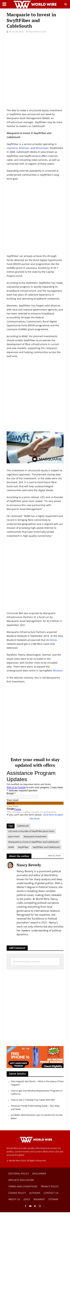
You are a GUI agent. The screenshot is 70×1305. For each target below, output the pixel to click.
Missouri (58, 670)
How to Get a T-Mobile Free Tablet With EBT (33, 1099)
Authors (34, 1192)
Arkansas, (24, 148)
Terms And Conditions (22, 1186)
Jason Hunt (14, 836)
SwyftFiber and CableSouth (46, 847)
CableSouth (23, 825)
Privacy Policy (50, 1186)
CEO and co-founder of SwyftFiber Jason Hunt (31, 831)
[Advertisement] (35, 73)
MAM (11, 847)
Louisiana (12, 148)
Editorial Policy (18, 1173)
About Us (14, 1199)
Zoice (26, 1199)
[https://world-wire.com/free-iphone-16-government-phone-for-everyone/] (35, 1056)
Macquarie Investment (35, 836)
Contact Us (51, 1192)
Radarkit (39, 1199)
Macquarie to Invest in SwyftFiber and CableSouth (33, 841)
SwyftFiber (23, 847)
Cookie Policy (17, 1192)
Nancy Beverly (16, 31)
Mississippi (42, 148)
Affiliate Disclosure (21, 1180)
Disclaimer (39, 1173)
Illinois (53, 640)
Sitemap (53, 1199)
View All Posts (54, 855)
